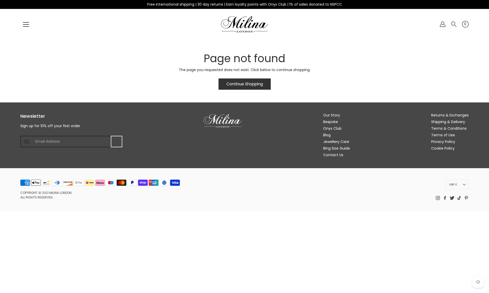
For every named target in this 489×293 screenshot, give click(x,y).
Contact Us (333, 154)
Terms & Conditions (449, 128)
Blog (327, 135)
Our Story (331, 115)
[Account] (443, 24)
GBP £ (453, 184)
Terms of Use (443, 135)
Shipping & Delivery (448, 121)
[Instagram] (438, 198)
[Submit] (116, 141)
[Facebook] (445, 198)
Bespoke (330, 121)
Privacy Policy (443, 141)
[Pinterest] (466, 198)
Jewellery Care (336, 141)
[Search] (454, 24)
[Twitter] (452, 198)
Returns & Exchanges (450, 115)
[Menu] (26, 24)
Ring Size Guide (336, 148)
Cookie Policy (443, 148)
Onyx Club (332, 128)
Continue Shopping (244, 84)
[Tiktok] (459, 198)
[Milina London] (244, 24)
